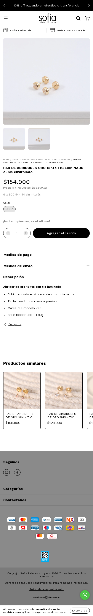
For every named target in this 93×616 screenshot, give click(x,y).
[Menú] (5, 18)
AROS (15, 159)
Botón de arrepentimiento (46, 589)
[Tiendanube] (46, 598)
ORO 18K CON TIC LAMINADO (54, 159)
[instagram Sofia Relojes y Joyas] (6, 472)
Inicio (6, 159)
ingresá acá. (80, 582)
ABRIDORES (28, 159)
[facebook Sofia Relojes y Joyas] (17, 472)
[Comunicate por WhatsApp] (85, 595)
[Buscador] (78, 18)
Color (6, 202)
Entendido (79, 610)
